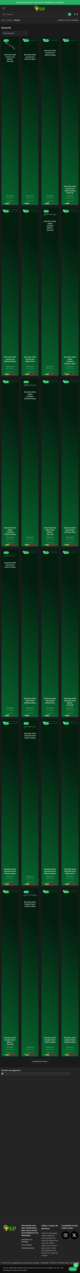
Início (3, 20)
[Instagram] (65, 1235)
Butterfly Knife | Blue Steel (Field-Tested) (10, 565)
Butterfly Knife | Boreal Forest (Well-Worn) (70, 871)
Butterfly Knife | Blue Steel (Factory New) (70, 530)
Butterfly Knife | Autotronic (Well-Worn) (30, 359)
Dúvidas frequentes (27, 1248)
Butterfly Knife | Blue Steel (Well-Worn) (50, 701)
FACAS (9, 20)
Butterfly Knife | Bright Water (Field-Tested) (50, 1040)
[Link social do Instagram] (77, 14)
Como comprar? (26, 1245)
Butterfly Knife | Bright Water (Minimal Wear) (70, 1040)
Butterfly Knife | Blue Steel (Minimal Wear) (30, 701)
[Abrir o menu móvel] (3, 8)
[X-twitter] (74, 1235)
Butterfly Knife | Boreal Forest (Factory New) (10, 871)
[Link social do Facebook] (75, 14)
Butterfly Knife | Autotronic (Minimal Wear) (10, 359)
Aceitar (73, 1269)
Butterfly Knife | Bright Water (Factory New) (30, 904)
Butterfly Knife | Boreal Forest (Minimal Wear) (50, 871)
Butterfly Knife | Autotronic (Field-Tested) (50, 53)
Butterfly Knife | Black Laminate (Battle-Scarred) (50, 225)
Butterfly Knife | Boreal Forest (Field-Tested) (30, 735)
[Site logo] (40, 8)
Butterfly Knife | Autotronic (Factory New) (30, 57)
